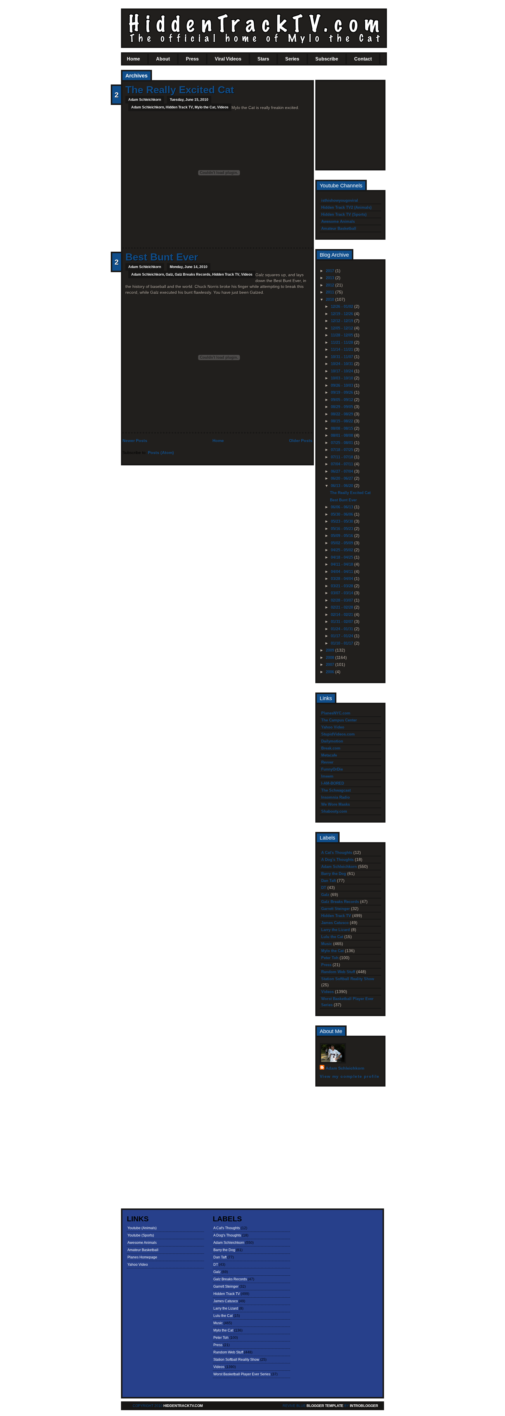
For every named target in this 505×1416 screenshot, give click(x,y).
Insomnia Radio (335, 797)
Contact (363, 58)
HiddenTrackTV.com (183, 1406)
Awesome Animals (338, 221)
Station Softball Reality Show (347, 979)
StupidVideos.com (338, 734)
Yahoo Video (332, 727)
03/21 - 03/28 (342, 586)
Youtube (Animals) (142, 1228)
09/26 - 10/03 (342, 385)
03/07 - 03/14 (342, 593)
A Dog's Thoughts (337, 859)
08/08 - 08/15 (342, 428)
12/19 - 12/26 (342, 314)
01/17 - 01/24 (342, 636)
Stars (263, 58)
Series (292, 58)
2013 (330, 278)
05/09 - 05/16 (342, 535)
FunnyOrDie (332, 769)
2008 (330, 657)
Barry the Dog (333, 873)
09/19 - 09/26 (342, 392)
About (163, 58)
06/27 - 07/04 (342, 471)
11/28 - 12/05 (342, 335)
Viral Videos (228, 58)
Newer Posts (134, 440)
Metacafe (329, 755)
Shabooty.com (334, 811)
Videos (223, 107)
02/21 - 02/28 (342, 607)
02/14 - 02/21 (342, 614)
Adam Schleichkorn (147, 107)
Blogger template (325, 1406)
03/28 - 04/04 (342, 578)
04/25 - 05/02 (342, 550)
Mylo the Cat (205, 107)
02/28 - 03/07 (342, 600)
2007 (330, 664)
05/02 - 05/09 (342, 543)
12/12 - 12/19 (342, 321)
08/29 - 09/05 (342, 407)
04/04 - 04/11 (342, 571)
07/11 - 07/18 (342, 457)
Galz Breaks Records (192, 274)
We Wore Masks (335, 804)
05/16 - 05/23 (342, 528)
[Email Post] (126, 237)
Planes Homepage (142, 1257)
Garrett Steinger (335, 908)
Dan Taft (328, 880)
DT (323, 887)
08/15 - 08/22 (342, 421)
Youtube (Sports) (140, 1235)
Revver (327, 762)
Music (326, 944)
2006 (330, 672)
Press (192, 58)
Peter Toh (329, 958)
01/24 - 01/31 (342, 629)
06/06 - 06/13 (342, 507)
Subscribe (326, 58)
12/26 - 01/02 (342, 306)
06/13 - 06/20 (342, 485)
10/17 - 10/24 (342, 371)
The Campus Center (339, 720)
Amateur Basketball (338, 228)
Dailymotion (332, 741)
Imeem (327, 776)
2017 (330, 271)
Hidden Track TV (179, 107)
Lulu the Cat (332, 937)
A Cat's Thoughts (336, 852)
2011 (330, 292)
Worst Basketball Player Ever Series (241, 1374)
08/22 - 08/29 (342, 414)
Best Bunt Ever (161, 257)
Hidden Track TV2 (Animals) (346, 207)
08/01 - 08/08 (342, 435)
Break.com (330, 748)
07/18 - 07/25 (342, 450)
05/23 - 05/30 (342, 521)
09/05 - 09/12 (342, 400)
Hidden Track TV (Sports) (343, 214)
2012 (330, 285)
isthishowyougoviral (339, 200)
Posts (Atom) (161, 452)
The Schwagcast (336, 790)
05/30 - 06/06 (342, 514)
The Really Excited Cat (179, 89)
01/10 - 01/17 (342, 643)
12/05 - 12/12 (342, 328)
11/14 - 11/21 (342, 349)
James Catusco (335, 923)
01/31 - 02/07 (342, 621)
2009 (330, 650)
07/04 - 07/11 (342, 464)
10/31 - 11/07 (342, 357)
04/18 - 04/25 (342, 557)
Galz (169, 274)
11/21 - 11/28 (342, 342)
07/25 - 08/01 (342, 443)
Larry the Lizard (335, 930)
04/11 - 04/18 (342, 564)
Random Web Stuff (338, 972)
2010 (330, 299)
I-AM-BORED (332, 783)
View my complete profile (350, 1076)
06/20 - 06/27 (342, 478)
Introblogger (363, 1406)
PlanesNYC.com (335, 713)
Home (133, 58)
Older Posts (300, 440)
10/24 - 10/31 (342, 364)
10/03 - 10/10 (342, 378)
